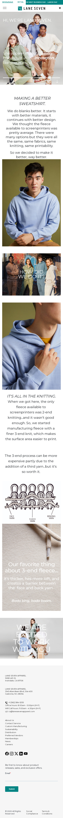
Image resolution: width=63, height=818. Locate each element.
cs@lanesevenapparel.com (21, 711)
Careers (9, 744)
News (7, 741)
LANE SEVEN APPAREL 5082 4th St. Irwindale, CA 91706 (15, 678)
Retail (21, 2)
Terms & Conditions (47, 812)
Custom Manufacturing (16, 726)
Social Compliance (32, 812)
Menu (4, 8)
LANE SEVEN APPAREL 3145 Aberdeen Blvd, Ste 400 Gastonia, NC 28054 (19, 691)
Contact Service (13, 723)
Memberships (11, 738)
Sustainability (11, 729)
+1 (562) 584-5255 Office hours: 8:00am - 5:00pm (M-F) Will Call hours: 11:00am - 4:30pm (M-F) (23, 705)
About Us (9, 720)
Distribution (10, 732)
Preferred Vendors (14, 735)
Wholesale (7, 2)
